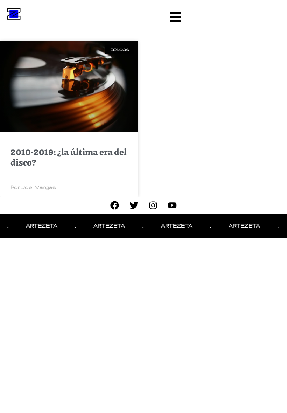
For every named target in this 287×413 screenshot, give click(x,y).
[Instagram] (153, 205)
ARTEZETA (38, 226)
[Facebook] (115, 205)
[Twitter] (134, 205)
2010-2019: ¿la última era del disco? (68, 156)
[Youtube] (172, 205)
